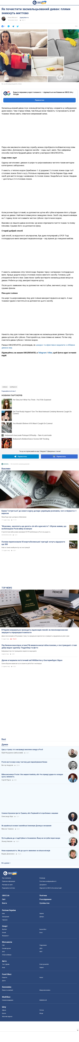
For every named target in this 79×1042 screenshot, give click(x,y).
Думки (5, 744)
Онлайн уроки (6, 948)
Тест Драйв (5, 964)
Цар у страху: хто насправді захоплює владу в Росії (22, 749)
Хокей (4, 932)
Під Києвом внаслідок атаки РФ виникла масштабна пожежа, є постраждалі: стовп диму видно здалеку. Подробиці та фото (39, 646)
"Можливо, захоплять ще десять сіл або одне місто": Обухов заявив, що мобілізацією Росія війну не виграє (34, 527)
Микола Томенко (8, 829)
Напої (41, 977)
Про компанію (6, 878)
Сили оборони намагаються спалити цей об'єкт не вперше (22, 663)
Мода (41, 1013)
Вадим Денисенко (8, 854)
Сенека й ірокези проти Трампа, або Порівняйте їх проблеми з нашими (30, 813)
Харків (42, 913)
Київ (3, 913)
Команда (42, 878)
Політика (43, 895)
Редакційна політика (8, 391)
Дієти (4, 980)
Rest (4, 739)
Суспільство (44, 903)
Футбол (4, 929)
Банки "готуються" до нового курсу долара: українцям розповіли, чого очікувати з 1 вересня (39, 512)
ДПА (41, 948)
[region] (39, 130)
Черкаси (4, 920)
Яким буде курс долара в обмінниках (14, 517)
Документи (43, 884)
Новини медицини (7, 1000)
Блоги (4, 903)
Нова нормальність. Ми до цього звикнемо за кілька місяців (26, 851)
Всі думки (5, 863)
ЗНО (3, 951)
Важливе (6, 468)
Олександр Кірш (7, 816)
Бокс (41, 932)
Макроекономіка (45, 990)
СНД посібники (6, 955)
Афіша (4, 1010)
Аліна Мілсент (13, 17)
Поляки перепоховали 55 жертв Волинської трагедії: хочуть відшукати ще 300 (33, 543)
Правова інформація (8, 881)
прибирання (13, 387)
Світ (4, 899)
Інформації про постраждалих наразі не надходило (19, 651)
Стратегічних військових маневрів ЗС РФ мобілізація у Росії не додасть (26, 532)
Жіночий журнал (7, 1016)
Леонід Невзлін (7, 841)
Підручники (43, 945)
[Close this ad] (77, 1030)
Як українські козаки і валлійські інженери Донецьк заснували (26, 826)
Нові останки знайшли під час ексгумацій (16, 547)
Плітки (42, 1010)
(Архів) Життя (24, 17)
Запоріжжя (5, 916)
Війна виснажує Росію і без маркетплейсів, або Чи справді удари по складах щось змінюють (32, 775)
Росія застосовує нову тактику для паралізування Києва (24, 762)
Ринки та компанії (7, 990)
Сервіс (42, 967)
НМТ (41, 951)
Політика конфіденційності (48, 881)
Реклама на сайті (7, 884)
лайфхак (4, 387)
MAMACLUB (43, 1000)
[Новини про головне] (5, 464)
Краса (4, 1013)
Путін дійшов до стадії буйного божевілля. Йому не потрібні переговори (31, 838)
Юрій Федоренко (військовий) (12, 753)
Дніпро (42, 916)
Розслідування (45, 899)
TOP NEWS (7, 588)
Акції (3, 967)
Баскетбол (43, 929)
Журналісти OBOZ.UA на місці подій (51, 888)
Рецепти (4, 977)
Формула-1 (5, 935)
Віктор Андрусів (7, 765)
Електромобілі (44, 964)
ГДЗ (3, 945)
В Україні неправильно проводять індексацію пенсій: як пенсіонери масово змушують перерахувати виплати (35, 631)
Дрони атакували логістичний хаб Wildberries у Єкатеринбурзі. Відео (32, 660)
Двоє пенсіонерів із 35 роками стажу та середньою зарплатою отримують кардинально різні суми (35, 636)
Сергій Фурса (6, 780)
